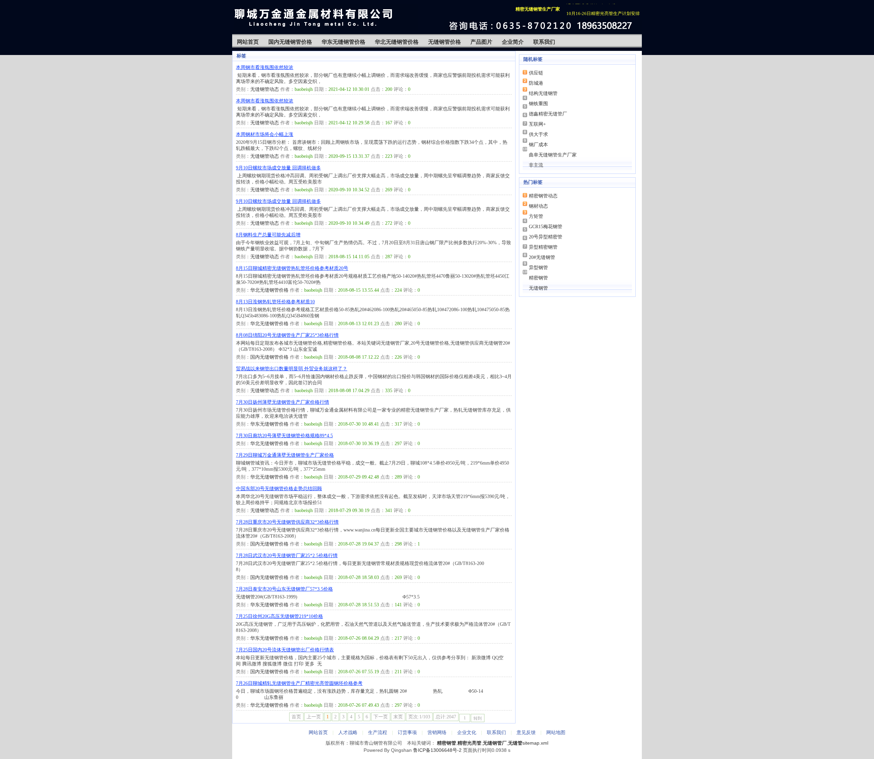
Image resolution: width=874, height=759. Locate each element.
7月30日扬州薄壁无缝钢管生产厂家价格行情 (282, 402)
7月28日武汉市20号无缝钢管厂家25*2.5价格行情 (287, 555)
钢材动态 (538, 206)
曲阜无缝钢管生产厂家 (553, 154)
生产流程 (377, 732)
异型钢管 (538, 267)
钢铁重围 (538, 103)
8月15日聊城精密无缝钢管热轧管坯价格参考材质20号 (292, 268)
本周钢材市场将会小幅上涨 (264, 134)
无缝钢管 (538, 288)
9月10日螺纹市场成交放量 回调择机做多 (278, 167)
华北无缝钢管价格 (397, 42)
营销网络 (437, 732)
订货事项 (407, 732)
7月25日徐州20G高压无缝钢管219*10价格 (279, 616)
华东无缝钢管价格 (343, 42)
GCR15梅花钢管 (545, 226)
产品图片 (481, 42)
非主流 (536, 165)
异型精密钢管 (543, 247)
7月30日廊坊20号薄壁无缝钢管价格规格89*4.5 (284, 435)
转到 (478, 718)
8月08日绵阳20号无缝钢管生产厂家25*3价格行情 (287, 335)
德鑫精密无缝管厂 (548, 113)
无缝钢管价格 (444, 42)
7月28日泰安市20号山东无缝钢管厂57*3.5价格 (284, 589)
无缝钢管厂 (495, 743)
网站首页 (248, 42)
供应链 (536, 72)
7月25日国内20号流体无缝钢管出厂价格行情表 (285, 649)
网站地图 (555, 732)
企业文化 (466, 732)
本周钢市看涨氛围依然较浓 (264, 67)
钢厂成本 (538, 144)
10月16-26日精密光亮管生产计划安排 (603, 9)
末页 (398, 716)
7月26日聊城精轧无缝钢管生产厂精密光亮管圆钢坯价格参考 (299, 683)
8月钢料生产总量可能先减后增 (268, 234)
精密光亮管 (469, 743)
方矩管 (536, 216)
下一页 (380, 716)
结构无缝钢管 (543, 93)
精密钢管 (538, 277)
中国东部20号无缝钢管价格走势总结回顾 (279, 488)
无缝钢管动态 (264, 89)
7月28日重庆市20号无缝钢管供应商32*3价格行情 (287, 522)
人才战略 (347, 732)
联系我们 (544, 42)
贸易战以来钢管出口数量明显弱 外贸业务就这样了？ (291, 368)
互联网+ (537, 124)
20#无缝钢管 (542, 257)
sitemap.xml (535, 743)
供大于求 (538, 134)
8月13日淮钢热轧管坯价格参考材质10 (275, 301)
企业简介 (513, 42)
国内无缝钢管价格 (290, 42)
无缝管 (515, 743)
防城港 (536, 83)
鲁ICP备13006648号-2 (437, 750)
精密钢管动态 (543, 195)
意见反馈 (526, 732)
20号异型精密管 (545, 236)
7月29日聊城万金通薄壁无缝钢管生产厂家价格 (285, 455)
